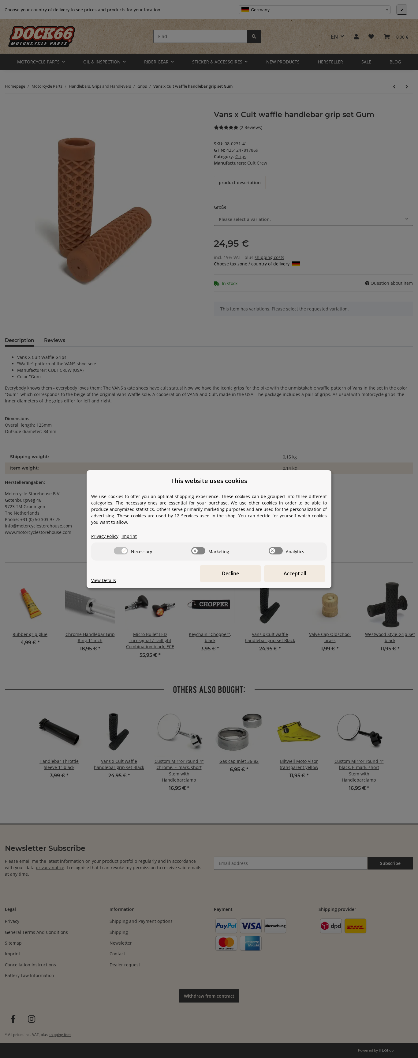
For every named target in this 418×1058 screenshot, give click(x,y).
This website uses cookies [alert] (209, 481)
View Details (103, 580)
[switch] (121, 550)
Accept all (295, 573)
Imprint (129, 536)
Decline (230, 573)
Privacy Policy (104, 536)
